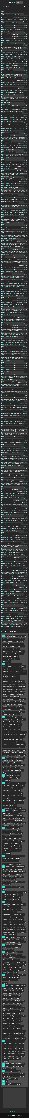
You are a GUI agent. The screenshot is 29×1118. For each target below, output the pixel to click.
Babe (20, 699)
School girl (11, 1008)
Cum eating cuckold (11, 151)
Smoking (5, 174)
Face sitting (5, 138)
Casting (14, 717)
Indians (12, 856)
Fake (15, 793)
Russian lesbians (12, 232)
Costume (5, 610)
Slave (20, 993)
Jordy (13, 267)
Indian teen (10, 858)
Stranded (12, 1005)
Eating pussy (6, 17)
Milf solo (21, 924)
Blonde (11, 681)
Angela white (12, 191)
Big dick (5, 706)
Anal (6, 636)
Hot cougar (20, 508)
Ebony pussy (13, 241)
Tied (15, 1048)
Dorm (21, 770)
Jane (11, 283)
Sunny (19, 1013)
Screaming (18, 1028)
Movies (5, 929)
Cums (14, 94)
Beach (4, 666)
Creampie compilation (8, 739)
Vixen (21, 1066)
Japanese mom (20, 866)
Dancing (17, 770)
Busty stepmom (14, 210)
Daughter (16, 757)
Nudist (17, 939)
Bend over (15, 709)
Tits (23, 1048)
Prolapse (5, 191)
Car (10, 722)
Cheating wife (16, 729)
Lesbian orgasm (10, 40)
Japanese (7, 866)
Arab (10, 636)
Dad (4, 450)
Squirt (21, 990)
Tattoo (4, 1058)
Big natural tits (12, 684)
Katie (25, 119)
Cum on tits (6, 734)
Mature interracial (11, 67)
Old (8, 947)
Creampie (7, 717)
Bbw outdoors (6, 512)
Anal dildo (5, 654)
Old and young (6, 949)
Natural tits (6, 942)
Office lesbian (17, 543)
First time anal (11, 795)
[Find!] (24, 6)
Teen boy (22, 1056)
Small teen (5, 1016)
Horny (14, 227)
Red (4, 115)
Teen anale (22, 565)
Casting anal (6, 752)
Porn (11, 608)
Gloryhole (11, 815)
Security (12, 1028)
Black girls (13, 568)
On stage (16, 610)
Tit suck (8, 203)
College (19, 724)
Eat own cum (16, 600)
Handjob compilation (8, 851)
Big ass (4, 236)
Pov (21, 952)
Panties (15, 957)
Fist (21, 788)
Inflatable (11, 528)
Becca (15, 90)
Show (9, 1011)
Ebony (7, 775)
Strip (7, 1003)
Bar (4, 701)
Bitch (17, 714)
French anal (5, 565)
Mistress (16, 914)
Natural (18, 937)
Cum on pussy (13, 497)
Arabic (4, 649)
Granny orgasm (16, 354)
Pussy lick (5, 75)
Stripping (23, 1031)
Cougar (4, 45)
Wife (6, 1071)
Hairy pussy (15, 841)
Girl (15, 820)
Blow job (22, 709)
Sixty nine (17, 293)
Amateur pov (17, 238)
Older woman (6, 346)
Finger (4, 395)
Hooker (5, 841)
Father (11, 800)
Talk (9, 1058)
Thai (18, 1041)
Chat (8, 82)
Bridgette (20, 608)
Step (17, 990)
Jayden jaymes (18, 166)
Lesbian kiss (17, 246)
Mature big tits (12, 934)
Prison (12, 962)
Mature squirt (10, 385)
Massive (5, 934)
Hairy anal (5, 244)
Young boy (17, 1084)
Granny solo (19, 815)
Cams (20, 342)
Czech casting (6, 750)
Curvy (19, 727)
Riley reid (5, 983)
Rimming (5, 465)
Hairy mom (10, 330)
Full (13, 803)
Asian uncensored (19, 644)
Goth (4, 19)
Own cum (22, 117)
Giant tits (10, 510)
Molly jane (5, 283)
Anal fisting (6, 646)
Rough (12, 975)
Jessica (4, 312)
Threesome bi (11, 1053)
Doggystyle (17, 762)
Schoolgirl (12, 1003)
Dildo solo (17, 773)
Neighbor (12, 937)
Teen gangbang (12, 524)
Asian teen (20, 654)
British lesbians (10, 92)
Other (8, 100)
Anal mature (6, 651)
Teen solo (15, 1046)
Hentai (17, 828)
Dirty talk (5, 765)
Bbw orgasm (10, 379)
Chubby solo (6, 744)
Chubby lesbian (10, 15)
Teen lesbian (6, 502)
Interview (17, 858)
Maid (4, 907)
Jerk (4, 874)
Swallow (12, 998)
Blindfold (10, 691)
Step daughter (13, 1036)
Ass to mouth (6, 661)
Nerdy (23, 942)
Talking (22, 1053)
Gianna (9, 227)
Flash (19, 790)
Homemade (6, 830)
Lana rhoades (6, 626)
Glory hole (5, 820)
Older (13, 346)
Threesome (13, 1041)
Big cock (5, 674)
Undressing (21, 1063)
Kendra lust (5, 199)
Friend (4, 795)
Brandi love (11, 236)
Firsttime (15, 382)
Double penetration (19, 765)
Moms (15, 924)
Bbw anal (16, 669)
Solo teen (21, 1026)
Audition (17, 659)
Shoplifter (11, 1023)
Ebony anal (6, 778)
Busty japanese (14, 694)
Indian (7, 856)
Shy (8, 1018)
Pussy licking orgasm (18, 155)
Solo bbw (21, 1036)
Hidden (18, 830)
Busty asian (20, 706)
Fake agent (6, 805)
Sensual (4, 232)
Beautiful (5, 684)
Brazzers (21, 681)
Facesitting (16, 788)
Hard (4, 317)
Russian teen (12, 977)
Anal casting (6, 659)
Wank (10, 1073)
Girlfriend (23, 823)
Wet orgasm (9, 185)
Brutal (13, 679)
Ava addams (13, 646)
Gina (15, 304)
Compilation (11, 719)
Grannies (19, 820)
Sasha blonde (6, 147)
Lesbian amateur (15, 395)
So (21, 413)
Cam (19, 732)
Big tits (19, 664)
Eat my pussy (9, 500)
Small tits (5, 578)
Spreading (15, 1033)
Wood (8, 1076)
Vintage (7, 1066)
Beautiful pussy (10, 295)
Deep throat (10, 768)
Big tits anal (6, 704)
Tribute (14, 306)
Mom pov (7, 902)
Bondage (5, 98)
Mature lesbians (14, 138)
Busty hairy (6, 686)
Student (4, 598)
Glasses (14, 818)
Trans (22, 1041)
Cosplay (19, 750)
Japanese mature (13, 871)
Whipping (5, 1073)
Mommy (5, 34)
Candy (17, 737)
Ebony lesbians (10, 271)
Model (10, 924)
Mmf (12, 909)
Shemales (18, 1005)
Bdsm (10, 664)
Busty (10, 2)
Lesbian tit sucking (17, 75)
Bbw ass (9, 342)
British (24, 671)
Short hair (17, 1018)
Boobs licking (10, 620)
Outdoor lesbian (16, 403)
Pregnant (12, 952)
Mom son (23, 904)
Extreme (12, 778)
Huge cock (12, 846)
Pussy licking (6, 179)
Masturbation (6, 909)
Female (11, 798)
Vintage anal (12, 1068)
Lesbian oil (9, 222)
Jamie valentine (16, 126)
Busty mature (6, 679)
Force (10, 790)
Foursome (19, 795)
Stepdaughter (6, 1013)
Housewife (5, 843)
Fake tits (5, 803)
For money (18, 107)
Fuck (16, 798)
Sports (19, 1038)
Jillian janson (6, 128)
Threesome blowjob (11, 618)
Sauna (14, 995)
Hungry (8, 58)
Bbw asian (21, 281)
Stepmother (5, 210)
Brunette (20, 704)
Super (4, 539)
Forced (12, 783)
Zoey (13, 554)
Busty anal (5, 696)
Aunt (4, 638)
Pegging (5, 957)
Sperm (4, 102)
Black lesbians (17, 113)
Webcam (11, 1071)
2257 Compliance (11, 1115)
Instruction (22, 220)
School (16, 1000)
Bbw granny (22, 711)
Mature (5, 904)
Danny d (17, 768)
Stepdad (15, 1021)
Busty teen (5, 493)
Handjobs (19, 846)
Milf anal (20, 917)
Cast (10, 729)
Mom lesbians (18, 502)
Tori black (17, 626)
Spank (4, 227)
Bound (4, 691)
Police (17, 960)
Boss (16, 681)
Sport (20, 1021)
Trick (13, 1058)
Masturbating (6, 922)
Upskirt (7, 1063)
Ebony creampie (11, 252)
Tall (18, 1053)
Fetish (15, 808)
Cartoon (5, 724)
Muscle (13, 932)
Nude (9, 939)
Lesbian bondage (7, 340)
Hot (4, 286)
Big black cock (12, 706)
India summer (11, 864)
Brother (11, 674)
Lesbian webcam (10, 302)
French (8, 785)
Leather (20, 894)
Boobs (24, 684)
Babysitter (5, 681)
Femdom (23, 783)
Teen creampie (11, 1056)
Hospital (5, 838)
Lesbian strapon (7, 894)
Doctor (22, 757)
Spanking (14, 988)
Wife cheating (20, 1076)
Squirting (17, 998)
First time (5, 546)
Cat (19, 755)
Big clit (15, 691)
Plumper (18, 965)
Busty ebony (6, 113)
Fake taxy (23, 72)
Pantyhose (19, 954)
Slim (4, 1028)
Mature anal (19, 909)
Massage (18, 902)
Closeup (18, 747)
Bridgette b (5, 608)
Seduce (17, 1016)
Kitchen (13, 887)
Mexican (5, 919)
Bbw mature (14, 711)
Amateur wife (13, 654)
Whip (4, 1076)
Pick (14, 954)
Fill (9, 803)
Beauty (8, 701)
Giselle (24, 109)
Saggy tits (19, 1003)
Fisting (7, 783)
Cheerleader (14, 752)
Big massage (17, 505)
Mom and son (15, 904)
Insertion (18, 864)
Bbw (6, 664)
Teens (9, 1043)
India (16, 856)
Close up (5, 727)
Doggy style (6, 773)
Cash (14, 742)
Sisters (4, 1011)
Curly (12, 744)
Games (13, 823)
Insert (4, 864)
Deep (4, 42)
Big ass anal (6, 711)
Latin (12, 281)
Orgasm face (17, 471)
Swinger (11, 993)
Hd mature (18, 92)
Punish (19, 967)
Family (17, 783)
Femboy (5, 595)
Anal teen (16, 649)
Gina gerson (6, 246)
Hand (11, 848)
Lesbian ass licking (21, 340)
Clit (11, 734)
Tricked (10, 1048)
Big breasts (5, 109)
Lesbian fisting (16, 899)
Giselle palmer (17, 109)
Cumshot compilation (8, 737)
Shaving (12, 1016)
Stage (10, 610)
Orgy (12, 947)
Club (23, 747)
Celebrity (5, 729)
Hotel (4, 836)
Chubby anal (19, 739)
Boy (22, 669)
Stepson (5, 1033)
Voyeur (17, 1066)
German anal (19, 825)
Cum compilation (7, 742)
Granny (7, 810)
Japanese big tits (7, 879)
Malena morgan (10, 557)
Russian (7, 975)
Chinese (23, 719)
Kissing (18, 887)
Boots (8, 676)
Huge (10, 838)
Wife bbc (11, 1079)
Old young (17, 947)
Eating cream (10, 593)
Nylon (4, 939)
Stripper (5, 1031)
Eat (3, 15)
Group (4, 813)
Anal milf (16, 656)
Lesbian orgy (19, 528)
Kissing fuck (5, 119)
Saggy (11, 985)
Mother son (6, 927)
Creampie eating (6, 48)
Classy (8, 520)
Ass (25, 636)
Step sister (5, 1000)
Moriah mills (15, 58)
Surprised (17, 1031)
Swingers (21, 1000)
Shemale (23, 985)
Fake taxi (5, 72)
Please (8, 325)
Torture (21, 1046)
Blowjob (10, 669)
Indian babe (6, 861)
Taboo (4, 1043)
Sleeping (17, 985)
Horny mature (6, 853)
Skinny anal (5, 277)
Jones (16, 265)
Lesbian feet (10, 115)
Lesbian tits (9, 69)
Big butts (15, 616)
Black (23, 666)
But (13, 31)
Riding (17, 975)
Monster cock (6, 932)
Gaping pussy (6, 823)
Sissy (19, 995)
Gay (12, 810)
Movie (12, 922)
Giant (19, 510)
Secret (23, 1038)
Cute (15, 732)
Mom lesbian (10, 423)
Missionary (14, 917)
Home (14, 838)
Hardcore (20, 833)
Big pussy (5, 407)
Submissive (6, 1026)
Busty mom (13, 686)
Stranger (5, 1023)
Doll (12, 770)
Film (4, 241)
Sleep (9, 988)
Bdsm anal (10, 19)
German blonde (10, 164)
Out (8, 371)
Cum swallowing (16, 145)
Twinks (4, 1048)
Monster (5, 924)
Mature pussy (11, 929)
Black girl (16, 696)
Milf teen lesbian (10, 289)
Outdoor (7, 944)
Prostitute (11, 965)
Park (10, 970)
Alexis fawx (18, 236)
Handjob (12, 828)
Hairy (6, 828)
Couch (23, 755)
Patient (4, 552)
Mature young (17, 212)
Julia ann (5, 871)
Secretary (20, 988)
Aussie (17, 15)
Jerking (22, 881)
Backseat (9, 229)
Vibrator (5, 1068)
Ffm (4, 785)
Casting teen (6, 755)
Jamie (23, 126)
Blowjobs (9, 23)
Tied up (14, 1051)
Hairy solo (5, 848)
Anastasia (10, 649)
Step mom (11, 990)
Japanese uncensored (17, 876)
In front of (5, 349)
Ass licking (9, 656)
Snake (8, 297)
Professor (5, 377)
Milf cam (15, 342)
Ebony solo (17, 775)
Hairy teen (22, 841)
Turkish (8, 1051)
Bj (24, 704)
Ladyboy (24, 892)
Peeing (8, 960)
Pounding (14, 259)
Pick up (24, 962)
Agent (4, 641)
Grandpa (17, 813)
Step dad (10, 427)
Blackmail (5, 671)
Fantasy (21, 803)
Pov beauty (14, 297)
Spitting (17, 147)
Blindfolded (5, 181)
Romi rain (15, 980)
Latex (12, 892)
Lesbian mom (6, 897)
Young (7, 1084)
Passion (5, 532)
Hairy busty (18, 851)
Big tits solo (21, 701)
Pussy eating (15, 52)
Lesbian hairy (19, 526)
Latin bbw (23, 550)
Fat (11, 793)
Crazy (24, 750)
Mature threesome (7, 914)
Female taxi (15, 72)
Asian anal (21, 638)
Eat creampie (16, 48)
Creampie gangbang (20, 744)
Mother (18, 907)
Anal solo (10, 644)
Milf (9, 904)
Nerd (22, 939)
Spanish (23, 1016)
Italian (4, 858)
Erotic (11, 775)
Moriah (21, 58)
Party (4, 954)
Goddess (16, 117)
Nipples (24, 937)
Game (4, 818)
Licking (4, 510)
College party (11, 747)
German (16, 810)
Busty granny (13, 699)
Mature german (10, 77)
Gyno (4, 170)
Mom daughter (11, 389)
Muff (21, 554)
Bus (15, 664)
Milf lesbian (9, 63)
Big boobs (18, 671)
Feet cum (9, 300)
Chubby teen (22, 734)
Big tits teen (16, 206)
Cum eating (5, 80)
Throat (12, 411)
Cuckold (19, 717)
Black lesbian (17, 54)
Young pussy (18, 423)
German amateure (20, 164)
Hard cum (13, 317)
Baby (4, 252)
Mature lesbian (6, 554)
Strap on (11, 1031)
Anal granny (21, 646)
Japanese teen (18, 874)
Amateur (20, 636)
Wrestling (5, 528)
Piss (17, 952)
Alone (12, 659)
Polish (15, 972)
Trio (17, 1056)
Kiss (22, 887)
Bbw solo (12, 671)
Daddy (4, 427)
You (8, 369)
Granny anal (11, 813)
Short (4, 1038)
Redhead (23, 975)
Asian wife (14, 638)
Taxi (4, 1051)
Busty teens (12, 714)
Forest (15, 800)
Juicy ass (23, 124)
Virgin (12, 1066)
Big (18, 676)
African (4, 644)
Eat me (8, 249)
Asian (14, 636)
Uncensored (14, 1063)
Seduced (21, 1011)
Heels (19, 838)
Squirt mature (18, 385)
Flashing (5, 788)
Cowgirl (13, 750)
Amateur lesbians (18, 349)
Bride (11, 696)
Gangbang (22, 810)
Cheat (4, 747)
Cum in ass (21, 573)
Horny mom (17, 843)
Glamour (16, 132)
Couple (11, 732)
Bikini (4, 676)
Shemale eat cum (18, 602)
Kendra (12, 199)
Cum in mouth (12, 727)
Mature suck (18, 77)
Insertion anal (14, 170)
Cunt (17, 199)
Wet (16, 1079)
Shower (5, 995)
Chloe (4, 162)
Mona (23, 580)
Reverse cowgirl (7, 980)
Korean (7, 887)
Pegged (24, 965)
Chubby (5, 719)
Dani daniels (6, 770)
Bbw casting (9, 535)
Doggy (14, 760)
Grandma (5, 459)
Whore (13, 1076)
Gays (11, 820)
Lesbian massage (7, 52)
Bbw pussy (16, 550)
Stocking (17, 1023)
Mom (4, 330)
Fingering (5, 798)
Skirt (10, 1033)
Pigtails (10, 967)
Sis (7, 1028)
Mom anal (20, 919)
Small (10, 995)
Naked (18, 942)
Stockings (5, 998)
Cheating (5, 722)
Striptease (5, 1021)
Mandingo (13, 912)
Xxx (4, 107)
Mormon (13, 927)
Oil (12, 949)
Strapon (5, 993)
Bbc (20, 666)
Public (6, 952)
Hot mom (5, 833)
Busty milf (18, 689)
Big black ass (19, 271)
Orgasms (5, 354)
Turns (15, 80)
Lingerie (15, 894)
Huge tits (13, 830)
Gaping (12, 825)
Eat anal (8, 314)
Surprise (22, 1008)
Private (4, 967)
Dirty (12, 773)
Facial (10, 788)
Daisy (19, 484)
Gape (23, 818)
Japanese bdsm (7, 876)
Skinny (4, 988)
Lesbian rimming (16, 465)
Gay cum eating (16, 56)
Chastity (22, 737)
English (18, 778)
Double (5, 762)
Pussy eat (15, 23)
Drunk (7, 757)
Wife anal (16, 1073)
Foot (17, 785)
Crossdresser (12, 724)
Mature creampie (21, 932)
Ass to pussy (6, 124)
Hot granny (13, 508)
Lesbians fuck (19, 40)
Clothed (5, 463)
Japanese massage (7, 869)
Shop (11, 1000)
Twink (4, 1046)
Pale (13, 960)
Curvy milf (23, 191)
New (13, 939)
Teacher (15, 1043)
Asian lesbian (14, 651)
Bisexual (21, 694)
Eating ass (20, 19)
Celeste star (17, 29)
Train (18, 1048)
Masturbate (5, 495)
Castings (21, 752)
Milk (8, 907)
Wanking (22, 1073)
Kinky (4, 889)
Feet (13, 785)
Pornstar (10, 972)
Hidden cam (10, 836)
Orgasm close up (16, 520)
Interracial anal (14, 861)
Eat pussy (9, 36)
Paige (4, 135)
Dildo (4, 760)
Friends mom (22, 798)
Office (4, 947)
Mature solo (6, 912)
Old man (19, 944)
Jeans (17, 881)
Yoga (11, 1084)
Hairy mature (13, 833)
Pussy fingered (15, 216)
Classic (24, 732)
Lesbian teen (14, 582)
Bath (19, 684)
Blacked (14, 676)
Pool (20, 957)
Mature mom (6, 917)
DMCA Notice (19, 1115)
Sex (11, 1021)
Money (12, 907)
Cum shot (5, 145)
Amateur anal (11, 641)
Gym (9, 818)
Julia (14, 879)
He (7, 530)
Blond (17, 679)
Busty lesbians (10, 689)
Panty (14, 967)
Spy (4, 1003)
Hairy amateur (17, 456)
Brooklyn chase (17, 119)
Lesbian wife (17, 537)
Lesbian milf (12, 377)
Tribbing (5, 105)
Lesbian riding (19, 291)
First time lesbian (7, 206)
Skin (8, 568)
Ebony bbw (5, 400)
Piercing (23, 970)
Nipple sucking (16, 463)
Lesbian (5, 140)
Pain (4, 960)
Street (15, 993)
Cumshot (5, 732)
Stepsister (5, 1005)
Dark (15, 121)
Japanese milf (6, 884)
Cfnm (14, 722)
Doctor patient (15, 552)
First (15, 790)
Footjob (22, 785)
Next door (12, 942)
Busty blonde (11, 143)
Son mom (21, 1033)
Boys (24, 699)
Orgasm (13, 944)
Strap (14, 1038)
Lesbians (18, 892)
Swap (16, 1008)
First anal (5, 800)
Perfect (5, 972)
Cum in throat (19, 411)
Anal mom (21, 651)
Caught (18, 722)
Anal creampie (19, 641)
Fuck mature (12, 174)
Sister (6, 985)
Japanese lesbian (7, 481)
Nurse (4, 143)
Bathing (5, 714)
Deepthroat (20, 760)
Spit (12, 147)
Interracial (22, 856)
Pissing (9, 954)
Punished (5, 965)
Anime (8, 638)
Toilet (19, 1051)
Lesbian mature (10, 291)
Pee (24, 957)
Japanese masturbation (8, 262)
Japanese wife (10, 874)
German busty (15, 203)
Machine (18, 922)
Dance (10, 765)
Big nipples (22, 691)
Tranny (9, 1046)
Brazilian (14, 701)
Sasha (22, 147)
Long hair (5, 126)
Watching (5, 220)
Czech (17, 719)
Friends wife (6, 793)
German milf (6, 825)
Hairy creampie (6, 88)
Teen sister (6, 1061)
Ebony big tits (6, 780)
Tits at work (16, 336)
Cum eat (8, 31)
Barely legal (9, 505)
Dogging (10, 762)
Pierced (20, 115)
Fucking (20, 793)
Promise (9, 570)
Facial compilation (7, 808)
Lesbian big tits (14, 61)
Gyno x (21, 170)
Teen (6, 1041)
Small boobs (18, 620)
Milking (24, 922)
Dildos (14, 595)
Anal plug (15, 195)
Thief (23, 1051)
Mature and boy (16, 459)
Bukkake (24, 674)
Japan (13, 866)
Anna (4, 656)
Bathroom (5, 694)
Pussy (10, 957)
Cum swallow (6, 411)
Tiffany (21, 334)
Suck (4, 1018)
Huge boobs (18, 836)
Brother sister (21, 686)
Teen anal (21, 1043)
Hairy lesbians (6, 265)
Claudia (12, 450)
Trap (4, 1056)
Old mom (17, 330)
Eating (13, 45)
